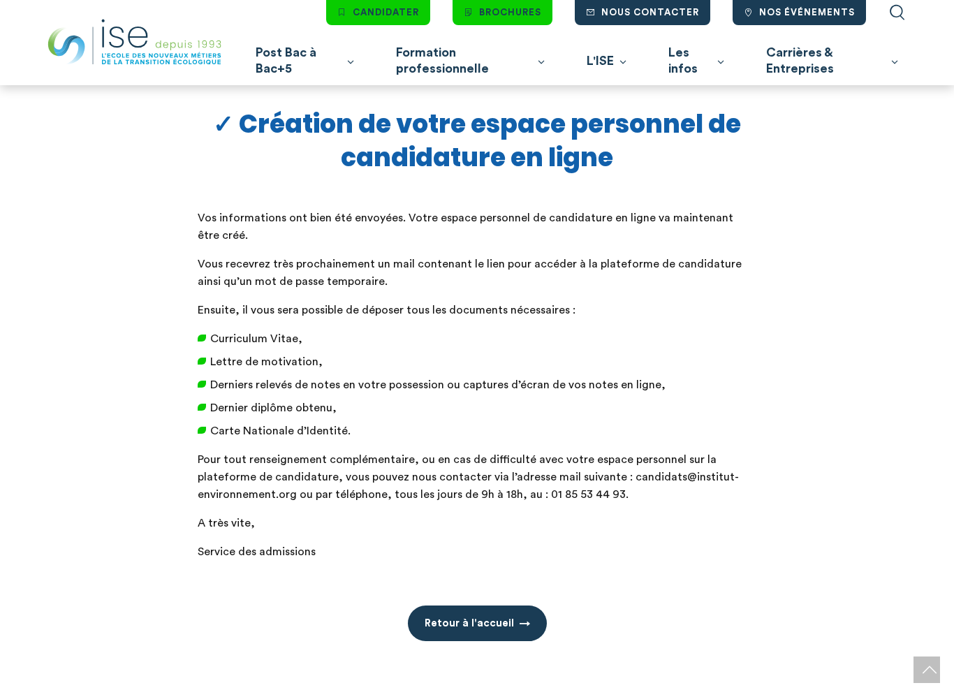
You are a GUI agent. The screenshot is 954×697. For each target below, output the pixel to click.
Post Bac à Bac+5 (286, 60)
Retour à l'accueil (469, 623)
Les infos (683, 60)
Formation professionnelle (442, 60)
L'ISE (600, 60)
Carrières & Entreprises (800, 60)
